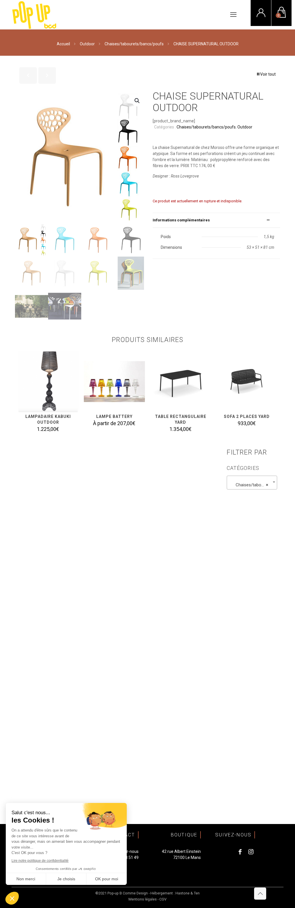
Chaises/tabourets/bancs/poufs (134, 44)
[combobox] (252, 483)
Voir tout (268, 74)
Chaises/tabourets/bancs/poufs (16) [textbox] (253, 484)
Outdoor (87, 44)
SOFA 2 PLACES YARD (247, 416)
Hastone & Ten (187, 893)
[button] (137, 101)
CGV (163, 899)
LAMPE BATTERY (114, 416)
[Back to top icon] (260, 894)
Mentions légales (142, 899)
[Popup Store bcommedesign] (34, 14)
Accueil (63, 44)
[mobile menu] (233, 15)
